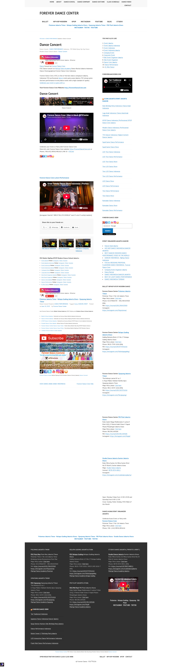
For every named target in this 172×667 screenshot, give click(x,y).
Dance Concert (62, 51)
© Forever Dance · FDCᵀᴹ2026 (86, 661)
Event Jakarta (44, 260)
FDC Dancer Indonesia (49, 248)
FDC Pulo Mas (36, 554)
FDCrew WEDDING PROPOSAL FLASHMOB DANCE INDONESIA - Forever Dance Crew (116, 265)
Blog (109, 21)
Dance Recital (109, 272)
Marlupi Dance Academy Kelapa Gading (82, 576)
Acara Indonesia (64, 248)
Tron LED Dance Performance (112, 176)
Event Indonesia (45, 265)
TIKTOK (87, 28)
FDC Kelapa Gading (76, 554)
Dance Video (126, 2)
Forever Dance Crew (58, 66)
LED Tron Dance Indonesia (111, 152)
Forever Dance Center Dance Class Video (52, 325)
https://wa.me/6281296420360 (116, 305)
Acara (76, 304)
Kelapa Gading (123, 600)
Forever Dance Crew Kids (85, 384)
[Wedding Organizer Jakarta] (48, 157)
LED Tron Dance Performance (112, 157)
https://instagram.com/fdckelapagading (83, 573)
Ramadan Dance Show (109, 205)
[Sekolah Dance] (66, 373)
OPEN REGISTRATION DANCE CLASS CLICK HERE (56, 657)
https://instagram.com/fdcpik (79, 604)
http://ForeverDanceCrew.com (75, 88)
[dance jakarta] (53, 157)
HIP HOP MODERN (60, 21)
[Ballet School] (45, 373)
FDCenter (42, 38)
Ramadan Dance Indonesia (111, 201)
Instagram (56, 260)
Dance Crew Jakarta (46, 279)
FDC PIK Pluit (74, 588)
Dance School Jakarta (47, 318)
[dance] (66, 360)
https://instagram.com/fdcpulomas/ (114, 310)
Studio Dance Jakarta (114, 468)
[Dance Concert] (66, 342)
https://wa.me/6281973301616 (116, 347)
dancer (61, 78)
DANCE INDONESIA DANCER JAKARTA (117, 274)
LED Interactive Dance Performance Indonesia (46, 638)
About (59, 2)
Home (52, 2)
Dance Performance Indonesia (41, 629)
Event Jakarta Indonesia (47, 263)
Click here (118, 298)
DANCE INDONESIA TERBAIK (114, 279)
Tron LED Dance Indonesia (111, 171)
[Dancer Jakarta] (50, 157)
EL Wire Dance (45, 284)
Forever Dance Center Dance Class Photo (52, 328)
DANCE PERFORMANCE (52, 38)
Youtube (65, 260)
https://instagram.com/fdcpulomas (42, 569)
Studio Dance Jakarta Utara (124, 536)
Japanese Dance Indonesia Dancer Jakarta (44, 619)
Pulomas (113, 600)
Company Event (45, 270)
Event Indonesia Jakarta (47, 268)
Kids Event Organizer (47, 277)
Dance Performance (46, 282)
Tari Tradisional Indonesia (39, 614)
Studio (119, 21)
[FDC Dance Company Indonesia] (83, 243)
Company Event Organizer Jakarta (116, 270)
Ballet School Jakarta (47, 316)
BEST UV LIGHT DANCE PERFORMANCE (118, 277)
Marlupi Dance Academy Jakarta (80, 607)
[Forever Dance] (66, 351)
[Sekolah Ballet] (54, 373)
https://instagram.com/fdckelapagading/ (116, 351)
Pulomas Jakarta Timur (57, 25)
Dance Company (83, 2)
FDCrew (71, 151)
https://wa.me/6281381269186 (116, 434)
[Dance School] (50, 373)
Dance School (69, 2)
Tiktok (60, 260)
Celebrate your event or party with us (52, 83)
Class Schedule (113, 2)
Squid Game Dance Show (110, 147)
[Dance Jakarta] (41, 157)
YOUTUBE (99, 21)
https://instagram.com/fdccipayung (42, 600)
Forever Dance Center (59, 13)
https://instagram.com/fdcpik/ (120, 436)
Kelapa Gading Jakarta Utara (77, 25)
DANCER (80, 304)
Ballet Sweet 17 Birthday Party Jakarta (44, 633)
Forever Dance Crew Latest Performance (54, 178)
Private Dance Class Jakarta (48, 323)
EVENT (86, 304)
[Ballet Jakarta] (58, 373)
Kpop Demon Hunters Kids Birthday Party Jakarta (47, 624)
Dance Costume (98, 2)
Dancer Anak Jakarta (111, 246)
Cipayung (132, 600)
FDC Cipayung (35, 583)
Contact (127, 5)
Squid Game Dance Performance (113, 142)
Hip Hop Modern (113, 657)
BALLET (45, 21)
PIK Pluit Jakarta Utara (115, 25)
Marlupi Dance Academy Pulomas (42, 571)
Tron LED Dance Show (109, 166)
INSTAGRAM (85, 21)
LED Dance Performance (110, 186)
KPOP (74, 21)
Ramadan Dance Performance (112, 210)
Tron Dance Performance (110, 191)
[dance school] (66, 368)
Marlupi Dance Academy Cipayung (42, 602)
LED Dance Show (108, 181)
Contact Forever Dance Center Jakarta (51, 330)
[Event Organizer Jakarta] (109, 222)
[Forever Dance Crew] (44, 157)
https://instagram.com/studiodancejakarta (122, 569)
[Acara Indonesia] (66, 243)
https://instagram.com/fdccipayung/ (114, 395)
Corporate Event (45, 272)
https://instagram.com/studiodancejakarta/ (116, 475)
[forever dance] (66, 101)
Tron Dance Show (108, 196)
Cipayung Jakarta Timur (97, 25)
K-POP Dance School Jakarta (49, 321)
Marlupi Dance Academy (63, 69)
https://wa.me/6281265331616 (116, 390)
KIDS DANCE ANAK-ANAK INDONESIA (52, 384)
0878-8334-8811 (115, 470)
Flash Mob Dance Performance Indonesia (44, 643)
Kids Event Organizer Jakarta (49, 275)
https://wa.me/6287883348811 (122, 566)
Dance (42, 66)
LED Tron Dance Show (109, 162)
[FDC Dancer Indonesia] (49, 243)
